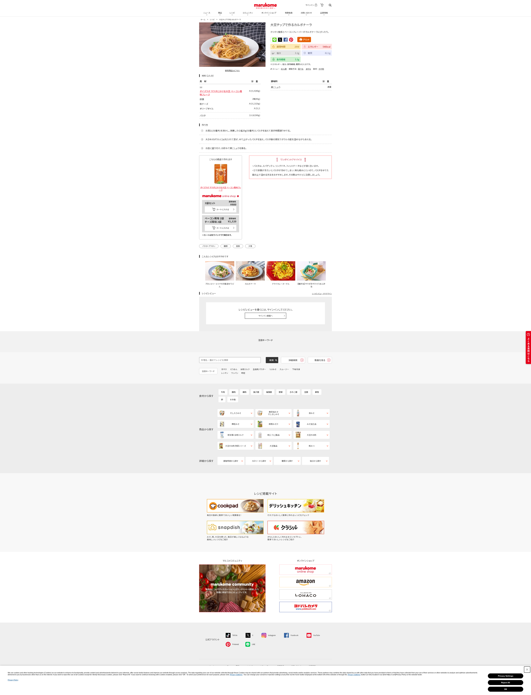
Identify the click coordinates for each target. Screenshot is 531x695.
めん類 (284, 68)
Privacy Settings (505, 676)
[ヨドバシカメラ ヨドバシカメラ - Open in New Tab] (305, 607)
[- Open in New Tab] (322, 5)
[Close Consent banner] (527, 670)
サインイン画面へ (265, 315)
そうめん (233, 369)
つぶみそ (272, 369)
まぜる (308, 68)
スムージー (284, 369)
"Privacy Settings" (236, 675)
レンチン (224, 373)
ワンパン (234, 373)
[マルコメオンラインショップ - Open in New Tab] (220, 192)
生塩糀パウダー (259, 369)
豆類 (306, 392)
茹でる (301, 68)
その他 (321, 68)
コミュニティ (248, 12)
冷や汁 (224, 369)
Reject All (505, 682)
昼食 (238, 246)
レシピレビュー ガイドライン (322, 293)
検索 (330, 5)
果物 (317, 392)
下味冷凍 (296, 369)
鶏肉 (244, 392)
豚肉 (234, 392)
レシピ (232, 12)
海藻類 (269, 392)
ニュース (206, 12)
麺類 (226, 246)
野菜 (281, 392)
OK (505, 689)
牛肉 (223, 392)
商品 (220, 12)
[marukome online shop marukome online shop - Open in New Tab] (305, 570)
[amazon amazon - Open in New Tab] (305, 582)
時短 (243, 373)
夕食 (250, 246)
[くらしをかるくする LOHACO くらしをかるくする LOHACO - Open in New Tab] (305, 594)
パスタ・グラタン (208, 246)
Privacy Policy (13, 680)
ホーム (203, 19)
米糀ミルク (245, 369)
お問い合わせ (306, 12)
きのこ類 (293, 392)
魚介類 (256, 392)
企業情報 (324, 12)
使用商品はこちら (232, 70)
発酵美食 (289, 12)
